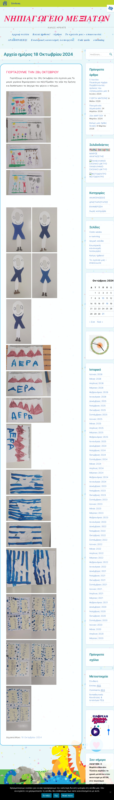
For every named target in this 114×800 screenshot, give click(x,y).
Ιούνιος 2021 (95, 589)
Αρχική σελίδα (20, 34)
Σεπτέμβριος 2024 (98, 459)
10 (103, 298)
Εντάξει (46, 795)
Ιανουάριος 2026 (97, 397)
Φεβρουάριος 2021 (98, 602)
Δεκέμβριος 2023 (98, 486)
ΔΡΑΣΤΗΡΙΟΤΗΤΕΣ (98, 202)
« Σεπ (92, 322)
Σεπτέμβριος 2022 (98, 540)
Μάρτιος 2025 (96, 432)
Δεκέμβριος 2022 (97, 526)
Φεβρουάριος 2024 (98, 477)
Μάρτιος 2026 (96, 388)
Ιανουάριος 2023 (97, 522)
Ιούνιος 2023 (95, 504)
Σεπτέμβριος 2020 (98, 620)
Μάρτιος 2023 (96, 513)
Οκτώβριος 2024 (97, 455)
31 (103, 314)
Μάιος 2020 (95, 629)
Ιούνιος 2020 (95, 625)
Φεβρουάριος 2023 (98, 517)
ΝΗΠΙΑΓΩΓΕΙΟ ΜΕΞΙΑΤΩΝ (57, 18)
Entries (95, 685)
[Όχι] (110, 792)
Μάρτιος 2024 (96, 473)
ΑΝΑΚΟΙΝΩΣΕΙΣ (17, 40)
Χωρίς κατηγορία (97, 211)
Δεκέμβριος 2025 (97, 401)
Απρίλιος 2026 (96, 383)
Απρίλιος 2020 (96, 634)
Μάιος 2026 (95, 379)
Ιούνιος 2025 (95, 419)
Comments (97, 690)
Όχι (56, 795)
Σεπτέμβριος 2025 (98, 414)
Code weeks (84, 40)
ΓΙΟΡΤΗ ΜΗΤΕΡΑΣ (98, 98)
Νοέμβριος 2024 (97, 450)
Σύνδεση (15, 3)
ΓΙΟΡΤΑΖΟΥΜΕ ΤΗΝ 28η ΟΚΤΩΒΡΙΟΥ (32, 72)
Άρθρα (58, 34)
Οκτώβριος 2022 (97, 535)
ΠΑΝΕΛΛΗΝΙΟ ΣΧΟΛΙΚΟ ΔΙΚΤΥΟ (98, 168)
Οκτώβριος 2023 (97, 495)
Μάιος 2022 (95, 549)
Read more (67, 795)
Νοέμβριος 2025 (97, 405)
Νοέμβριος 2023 (97, 490)
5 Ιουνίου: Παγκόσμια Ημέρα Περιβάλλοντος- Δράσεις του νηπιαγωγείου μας (98, 85)
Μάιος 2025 (95, 423)
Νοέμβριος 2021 (97, 575)
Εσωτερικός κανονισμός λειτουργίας (52, 40)
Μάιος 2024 (95, 464)
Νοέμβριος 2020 (97, 611)
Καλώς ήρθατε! (41, 34)
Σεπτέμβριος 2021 (98, 584)
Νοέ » (100, 322)
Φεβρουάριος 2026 (98, 392)
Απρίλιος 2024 (96, 468)
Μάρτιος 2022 (96, 558)
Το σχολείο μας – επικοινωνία (83, 34)
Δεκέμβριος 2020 (98, 607)
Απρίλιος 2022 (96, 553)
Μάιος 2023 (95, 508)
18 (107, 303)
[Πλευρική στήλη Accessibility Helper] (110, 8)
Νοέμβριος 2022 (97, 531)
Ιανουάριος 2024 (97, 482)
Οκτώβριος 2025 (97, 410)
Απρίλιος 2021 (96, 593)
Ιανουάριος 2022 (97, 566)
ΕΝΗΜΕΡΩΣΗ (96, 206)
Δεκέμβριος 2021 (97, 571)
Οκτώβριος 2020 (97, 616)
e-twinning (99, 40)
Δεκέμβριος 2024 (98, 446)
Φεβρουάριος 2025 (98, 437)
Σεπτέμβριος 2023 (98, 499)
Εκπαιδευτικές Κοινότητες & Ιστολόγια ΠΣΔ (96, 697)
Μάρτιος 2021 (96, 598)
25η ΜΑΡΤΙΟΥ (96, 115)
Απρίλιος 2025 (96, 428)
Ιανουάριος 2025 (97, 441)
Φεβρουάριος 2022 (98, 562)
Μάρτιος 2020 (96, 638)
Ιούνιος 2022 (95, 544)
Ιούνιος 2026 (95, 374)
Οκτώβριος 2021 (97, 580)
